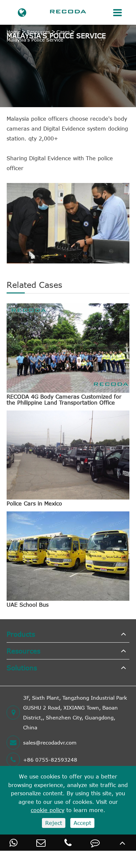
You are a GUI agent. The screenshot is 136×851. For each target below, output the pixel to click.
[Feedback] (95, 843)
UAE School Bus (28, 605)
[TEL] (68, 843)
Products (21, 634)
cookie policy (47, 810)
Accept (82, 823)
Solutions (22, 667)
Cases (63, 32)
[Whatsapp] (13, 843)
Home (13, 32)
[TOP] (122, 843)
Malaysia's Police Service (35, 40)
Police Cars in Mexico (34, 503)
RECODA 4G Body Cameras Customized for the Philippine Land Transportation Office (64, 400)
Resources (38, 32)
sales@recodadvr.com (50, 742)
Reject (53, 823)
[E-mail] (40, 843)
